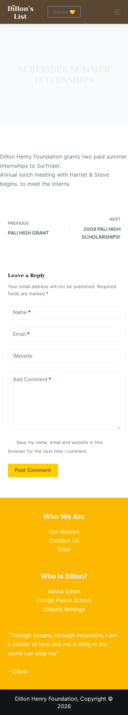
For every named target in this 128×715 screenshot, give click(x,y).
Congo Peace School (64, 600)
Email (21, 334)
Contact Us (64, 540)
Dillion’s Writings (64, 609)
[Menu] (117, 12)
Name (22, 312)
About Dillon (64, 591)
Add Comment (32, 379)
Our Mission (64, 531)
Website (22, 356)
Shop (64, 549)
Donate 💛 (64, 12)
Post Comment (33, 470)
